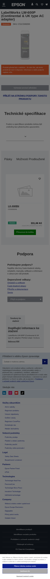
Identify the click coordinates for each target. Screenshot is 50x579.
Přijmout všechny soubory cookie (25, 566)
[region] (25, 566)
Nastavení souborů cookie (25, 576)
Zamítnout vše (25, 571)
